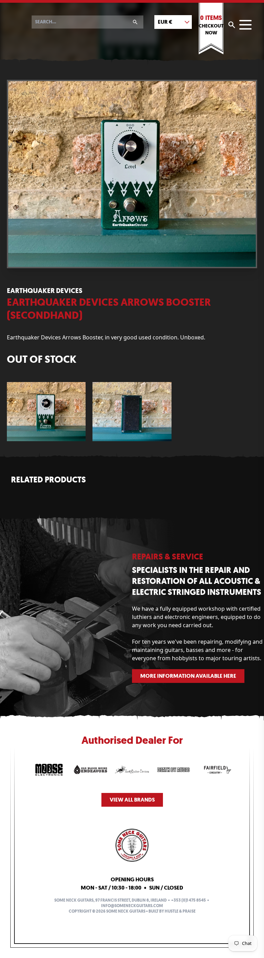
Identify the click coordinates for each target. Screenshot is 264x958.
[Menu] (245, 25)
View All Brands (132, 799)
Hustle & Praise (180, 911)
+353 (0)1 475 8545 (188, 900)
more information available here (188, 675)
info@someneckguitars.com (132, 905)
